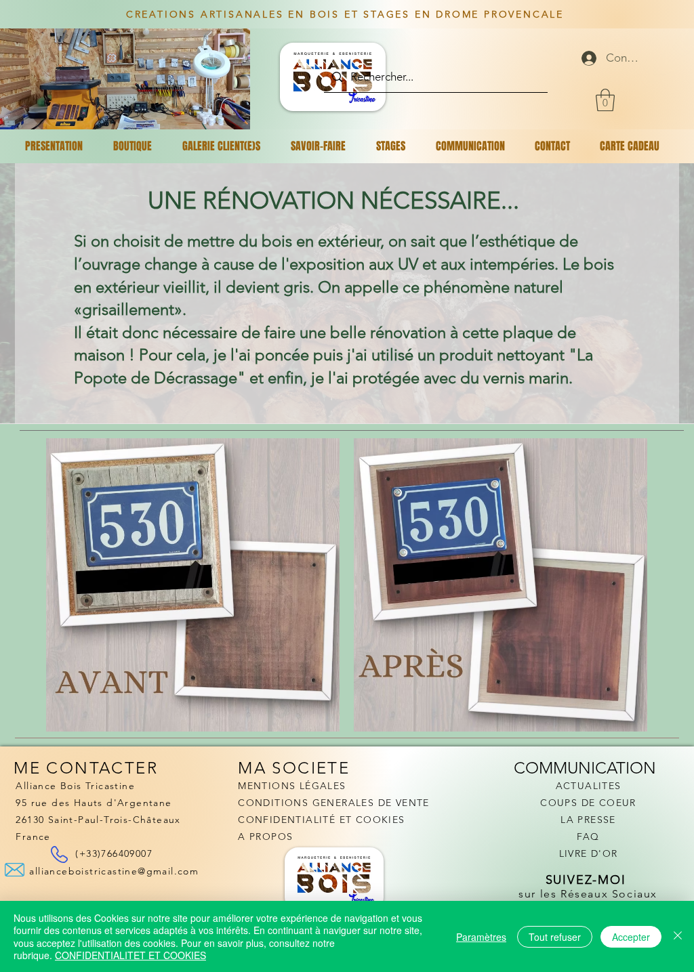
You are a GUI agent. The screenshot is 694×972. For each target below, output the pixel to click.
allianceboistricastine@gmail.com (114, 871)
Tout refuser (555, 937)
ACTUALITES (588, 786)
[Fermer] (678, 936)
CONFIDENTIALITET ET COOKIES (130, 955)
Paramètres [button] (481, 937)
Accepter (631, 937)
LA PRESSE (588, 819)
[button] (605, 100)
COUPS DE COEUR (588, 803)
